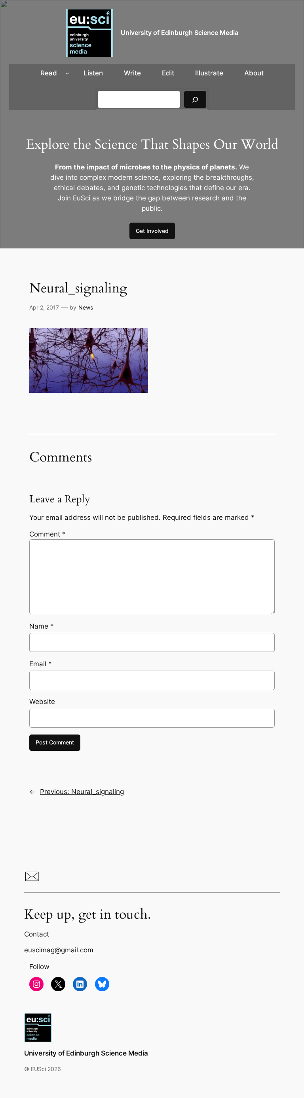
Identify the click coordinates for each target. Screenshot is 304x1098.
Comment (47, 534)
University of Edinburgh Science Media (179, 33)
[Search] (195, 99)
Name (41, 626)
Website (42, 702)
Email (40, 664)
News (85, 307)
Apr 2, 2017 (44, 307)
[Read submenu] (67, 73)
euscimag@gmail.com (58, 950)
